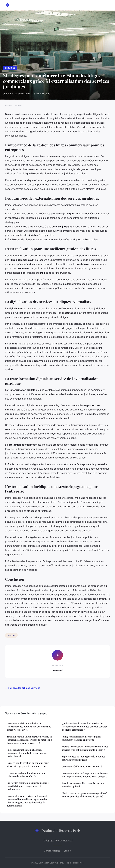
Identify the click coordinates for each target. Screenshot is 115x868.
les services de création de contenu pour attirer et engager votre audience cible (28, 764)
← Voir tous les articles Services (22, 687)
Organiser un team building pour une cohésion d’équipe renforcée (26, 774)
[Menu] (107, 5)
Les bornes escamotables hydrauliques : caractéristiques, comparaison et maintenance (28, 786)
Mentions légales (52, 850)
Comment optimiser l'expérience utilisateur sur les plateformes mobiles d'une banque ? (85, 775)
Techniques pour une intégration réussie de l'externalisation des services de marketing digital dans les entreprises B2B (29, 740)
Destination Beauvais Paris (61, 830)
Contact (67, 850)
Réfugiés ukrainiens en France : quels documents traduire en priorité (81, 738)
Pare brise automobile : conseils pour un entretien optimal (83, 785)
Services (10, 68)
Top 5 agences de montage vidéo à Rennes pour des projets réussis (83, 758)
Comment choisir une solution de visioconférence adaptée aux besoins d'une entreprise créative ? (29, 726)
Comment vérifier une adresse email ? (82, 766)
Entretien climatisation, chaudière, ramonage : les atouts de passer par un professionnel (27, 753)
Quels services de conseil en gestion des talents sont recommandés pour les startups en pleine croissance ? (84, 726)
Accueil (8, 105)
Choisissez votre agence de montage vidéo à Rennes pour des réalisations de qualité (84, 795)
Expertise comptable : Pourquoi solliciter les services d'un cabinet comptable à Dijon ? (85, 748)
